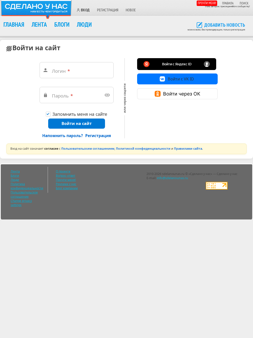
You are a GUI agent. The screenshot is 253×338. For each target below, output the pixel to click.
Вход (85, 10)
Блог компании (67, 188)
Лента (39, 24)
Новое (131, 9)
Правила (227, 3)
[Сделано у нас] (36, 9)
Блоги (61, 24)
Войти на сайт (77, 123)
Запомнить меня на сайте (79, 114)
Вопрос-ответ (65, 175)
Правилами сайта (188, 148)
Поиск (244, 3)
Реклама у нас (66, 184)
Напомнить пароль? (62, 135)
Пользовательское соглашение (24, 194)
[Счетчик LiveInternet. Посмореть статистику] (217, 188)
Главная (13, 24)
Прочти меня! (207, 3)
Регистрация (107, 9)
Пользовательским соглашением (87, 148)
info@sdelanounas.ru (172, 178)
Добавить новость (224, 25)
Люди (84, 24)
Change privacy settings (21, 203)
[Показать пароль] (107, 95)
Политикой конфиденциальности (143, 148)
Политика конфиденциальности (27, 186)
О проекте (63, 171)
